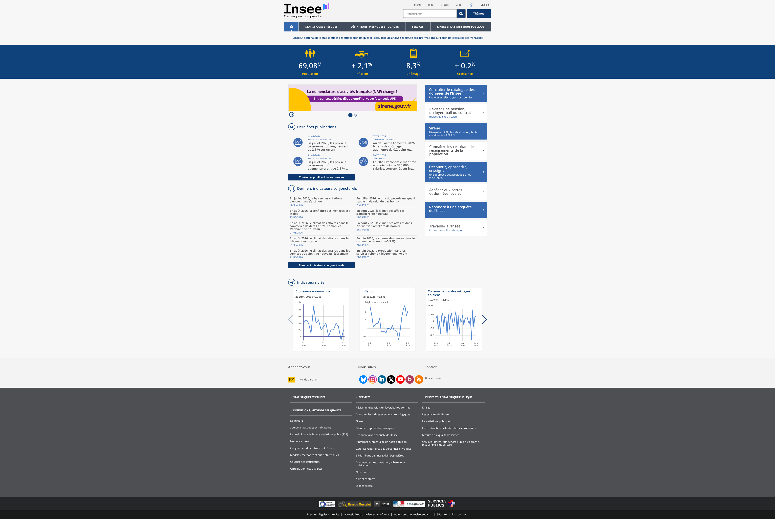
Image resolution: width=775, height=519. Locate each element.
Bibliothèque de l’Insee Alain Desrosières (380, 455)
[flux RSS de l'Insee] (419, 379)
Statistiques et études (321, 26)
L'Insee (426, 407)
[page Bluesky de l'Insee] (363, 379)
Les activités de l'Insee (435, 414)
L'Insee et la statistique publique (460, 26)
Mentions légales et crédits (323, 514)
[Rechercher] (461, 13)
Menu (417, 4)
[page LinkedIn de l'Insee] (382, 379)
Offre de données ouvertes (306, 468)
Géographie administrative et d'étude (312, 448)
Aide (458, 4)
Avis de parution (308, 379)
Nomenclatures (299, 441)
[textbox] (430, 13)
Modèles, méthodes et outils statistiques (314, 455)
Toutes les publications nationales (321, 177)
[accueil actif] (291, 26)
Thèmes (478, 13)
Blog (430, 4)
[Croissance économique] (321, 350)
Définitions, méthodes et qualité (375, 26)
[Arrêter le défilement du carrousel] (291, 115)
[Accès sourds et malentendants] (471, 6)
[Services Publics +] (441, 507)
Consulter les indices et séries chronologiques (383, 414)
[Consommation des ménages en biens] (453, 350)
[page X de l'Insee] (391, 379)
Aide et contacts (365, 479)
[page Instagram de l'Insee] (372, 379)
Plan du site (459, 514)
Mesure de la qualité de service (440, 435)
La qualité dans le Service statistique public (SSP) (319, 434)
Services (418, 26)
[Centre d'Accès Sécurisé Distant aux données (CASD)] (382, 507)
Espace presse (364, 486)
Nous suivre (363, 472)
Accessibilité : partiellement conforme (366, 514)
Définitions (296, 420)
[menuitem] (291, 26)
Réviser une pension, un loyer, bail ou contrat (383, 407)
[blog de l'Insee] (410, 379)
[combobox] (447, 13)
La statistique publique (436, 421)
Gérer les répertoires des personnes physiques (383, 448)
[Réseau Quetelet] (355, 507)
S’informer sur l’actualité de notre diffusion (381, 442)
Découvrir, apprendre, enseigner (375, 428)
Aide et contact (434, 378)
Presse (445, 4)
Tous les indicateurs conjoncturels (321, 265)
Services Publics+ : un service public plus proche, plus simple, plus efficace (451, 443)
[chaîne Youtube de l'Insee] (400, 379)
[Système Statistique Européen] (327, 507)
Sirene (359, 421)
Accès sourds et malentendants (413, 514)
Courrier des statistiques (304, 462)
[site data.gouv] (409, 507)
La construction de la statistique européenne (449, 428)
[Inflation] (387, 350)
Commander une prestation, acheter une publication (380, 464)
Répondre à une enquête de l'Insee (377, 435)
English (485, 4)
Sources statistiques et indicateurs (310, 427)
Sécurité (442, 514)
